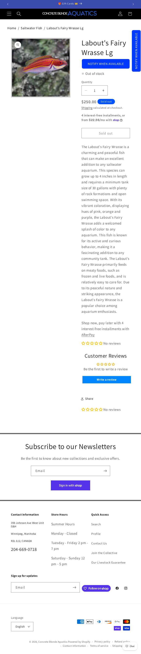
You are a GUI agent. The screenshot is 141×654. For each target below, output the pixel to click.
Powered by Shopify (79, 641)
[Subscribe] (105, 471)
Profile (95, 534)
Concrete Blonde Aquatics (52, 641)
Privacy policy (102, 641)
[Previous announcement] (8, 4)
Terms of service (99, 645)
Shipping (87, 107)
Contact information (74, 645)
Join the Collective (104, 553)
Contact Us (99, 543)
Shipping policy (121, 645)
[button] (136, 51)
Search (96, 524)
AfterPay (88, 334)
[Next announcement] (133, 4)
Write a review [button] (106, 380)
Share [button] (89, 399)
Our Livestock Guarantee (108, 562)
